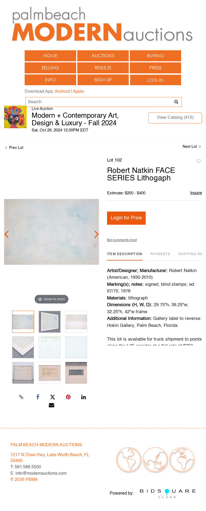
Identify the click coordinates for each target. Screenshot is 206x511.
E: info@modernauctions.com (38, 473)
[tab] (124, 256)
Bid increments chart (122, 240)
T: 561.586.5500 (25, 467)
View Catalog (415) (175, 118)
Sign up (103, 80)
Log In (156, 80)
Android (62, 92)
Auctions (102, 55)
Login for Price (126, 218)
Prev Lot (15, 148)
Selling (50, 67)
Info (50, 80)
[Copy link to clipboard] (21, 397)
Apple (78, 92)
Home (50, 55)
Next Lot (190, 147)
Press (155, 67)
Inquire (196, 193)
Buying (155, 55)
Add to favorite (199, 161)
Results (103, 67)
